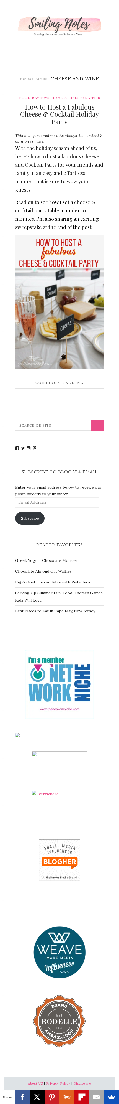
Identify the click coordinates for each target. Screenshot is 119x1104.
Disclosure (82, 1083)
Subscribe (30, 518)
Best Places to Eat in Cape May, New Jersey (55, 610)
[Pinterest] (52, 1097)
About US (35, 1083)
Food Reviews (34, 98)
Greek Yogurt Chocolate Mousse (46, 560)
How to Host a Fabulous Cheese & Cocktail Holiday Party (59, 114)
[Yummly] (67, 1097)
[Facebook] (22, 1097)
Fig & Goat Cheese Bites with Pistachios (52, 582)
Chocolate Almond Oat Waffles (43, 571)
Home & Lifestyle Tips (75, 98)
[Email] (96, 1097)
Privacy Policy (58, 1083)
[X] (37, 1097)
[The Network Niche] (59, 683)
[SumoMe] (111, 1097)
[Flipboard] (81, 1097)
